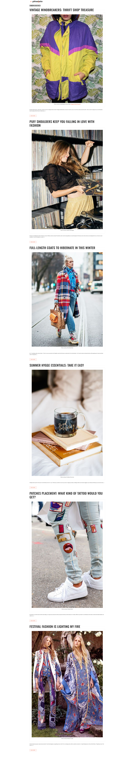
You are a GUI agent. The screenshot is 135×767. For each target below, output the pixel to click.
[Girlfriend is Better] (37, 2)
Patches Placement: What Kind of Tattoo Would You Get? (66, 495)
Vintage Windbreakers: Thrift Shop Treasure (62, 9)
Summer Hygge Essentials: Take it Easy (57, 365)
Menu (31, 2)
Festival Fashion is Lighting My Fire (55, 626)
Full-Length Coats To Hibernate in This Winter (62, 247)
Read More (33, 115)
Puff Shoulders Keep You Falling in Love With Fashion (62, 123)
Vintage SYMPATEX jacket (75, 104)
